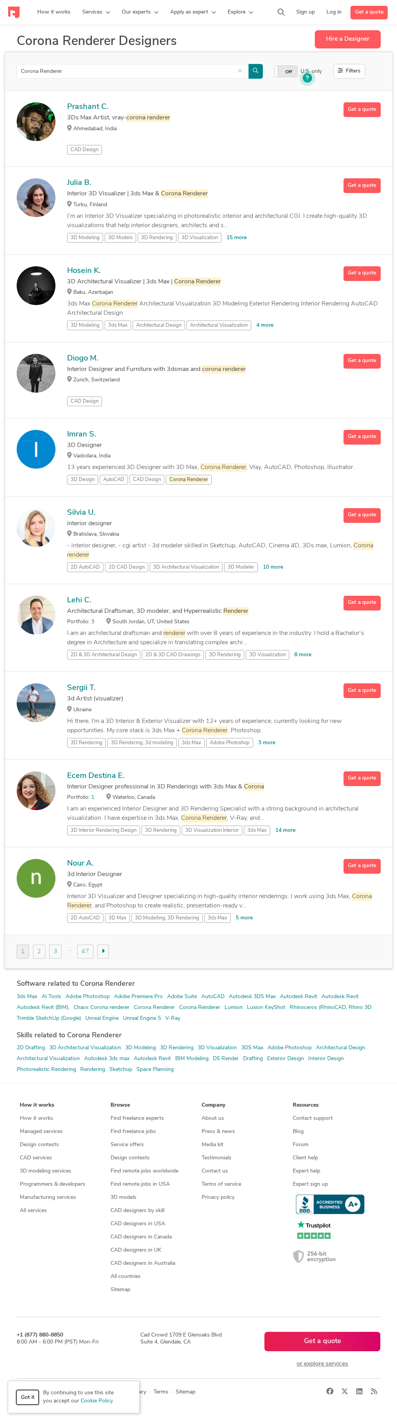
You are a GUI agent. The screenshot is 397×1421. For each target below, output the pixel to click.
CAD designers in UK (135, 1250)
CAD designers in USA (137, 1224)
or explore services (322, 1364)
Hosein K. (84, 271)
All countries (125, 1277)
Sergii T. (81, 688)
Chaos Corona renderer (101, 1008)
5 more (244, 918)
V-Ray (172, 1018)
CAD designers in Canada (141, 1237)
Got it (28, 1397)
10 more (273, 567)
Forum (301, 1145)
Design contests (39, 1145)
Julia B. (79, 183)
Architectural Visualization (219, 325)
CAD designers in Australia (142, 1263)
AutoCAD (113, 479)
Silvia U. (81, 513)
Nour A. (80, 863)
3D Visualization (199, 237)
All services (33, 1211)
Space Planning (155, 1070)
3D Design (83, 479)
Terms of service (221, 1184)
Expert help (306, 1171)
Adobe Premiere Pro (138, 997)
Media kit (212, 1145)
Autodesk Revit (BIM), (43, 1008)
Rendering (92, 1070)
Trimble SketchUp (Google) (49, 1018)
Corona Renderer (154, 1008)
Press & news (218, 1132)
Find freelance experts (137, 1118)
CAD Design (84, 149)
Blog (298, 1132)
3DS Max (252, 1048)
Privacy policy (218, 1197)
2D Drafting (31, 1048)
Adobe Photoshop (230, 742)
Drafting (253, 1059)
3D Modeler (241, 567)
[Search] (281, 12)
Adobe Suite (182, 997)
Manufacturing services (48, 1197)
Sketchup (120, 1070)
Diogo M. (82, 358)
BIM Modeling (192, 1059)
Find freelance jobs (133, 1132)
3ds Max (118, 325)
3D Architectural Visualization (186, 567)
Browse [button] (120, 1105)
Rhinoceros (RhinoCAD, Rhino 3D (330, 1008)
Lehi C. (79, 600)
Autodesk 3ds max (106, 1059)
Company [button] (213, 1105)
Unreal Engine (102, 1018)
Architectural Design (158, 325)
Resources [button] (306, 1105)
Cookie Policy (96, 1401)
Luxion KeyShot (266, 1008)
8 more (302, 655)
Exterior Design (285, 1059)
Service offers (127, 1145)
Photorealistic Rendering (46, 1070)
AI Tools (51, 997)
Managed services (41, 1132)
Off (288, 72)
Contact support (313, 1118)
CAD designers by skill (137, 1211)
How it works (36, 1118)
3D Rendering (157, 237)
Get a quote (369, 12)
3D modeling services (45, 1171)
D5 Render (226, 1059)
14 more (285, 830)
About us (213, 1118)
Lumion (233, 1008)
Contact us (215, 1171)
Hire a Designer (347, 39)
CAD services (36, 1158)
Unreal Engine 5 (142, 1018)
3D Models (120, 237)
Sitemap (120, 1290)
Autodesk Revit (298, 997)
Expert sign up (310, 1184)
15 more (236, 238)
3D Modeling (85, 237)
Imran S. (81, 434)
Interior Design (326, 1059)
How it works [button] (37, 1105)
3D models (123, 1197)
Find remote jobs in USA (140, 1184)
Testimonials (216, 1158)
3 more (266, 743)
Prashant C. (88, 107)
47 (85, 951)
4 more (264, 325)
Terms (161, 1392)
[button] (96, 12)
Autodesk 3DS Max (252, 997)
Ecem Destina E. (95, 776)
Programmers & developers (52, 1184)
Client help (305, 1158)
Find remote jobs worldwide (144, 1171)
